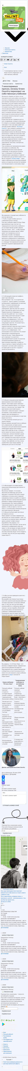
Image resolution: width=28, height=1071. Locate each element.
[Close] (3, 5)
